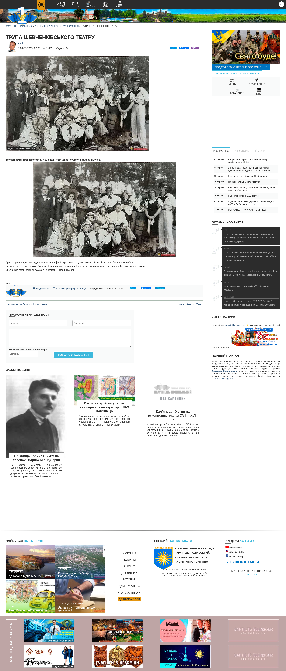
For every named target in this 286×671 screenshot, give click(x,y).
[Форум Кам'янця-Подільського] (105, 4)
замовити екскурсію (223, 378)
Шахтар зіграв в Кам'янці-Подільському (248, 176)
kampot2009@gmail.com (191, 562)
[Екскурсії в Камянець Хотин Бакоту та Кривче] (117, 630)
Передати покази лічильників (237, 73)
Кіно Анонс (90, 4)
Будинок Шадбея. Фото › (190, 304)
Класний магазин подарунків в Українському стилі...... (246, 286)
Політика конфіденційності (176, 569)
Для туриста (129, 586)
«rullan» (253, 574)
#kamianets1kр (236, 556)
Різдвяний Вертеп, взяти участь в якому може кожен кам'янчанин (251, 188)
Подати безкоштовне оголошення (241, 67)
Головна (129, 553)
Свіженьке (222, 151)
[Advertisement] (246, 120)
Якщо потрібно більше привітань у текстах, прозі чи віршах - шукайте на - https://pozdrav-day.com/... (250, 271)
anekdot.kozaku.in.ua (235, 325)
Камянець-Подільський (19, 26)
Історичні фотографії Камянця (61, 26)
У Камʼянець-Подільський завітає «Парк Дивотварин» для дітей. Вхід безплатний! (249, 169)
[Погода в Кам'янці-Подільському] (75, 4)
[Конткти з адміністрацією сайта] (120, 4)
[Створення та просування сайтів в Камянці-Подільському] (49, 630)
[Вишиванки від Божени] (49, 656)
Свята (261, 151)
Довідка (243, 151)
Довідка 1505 (129, 599)
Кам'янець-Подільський (224, 371)
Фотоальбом (129, 592)
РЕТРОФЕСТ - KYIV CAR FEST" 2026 (247, 210)
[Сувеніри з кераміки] (117, 656)
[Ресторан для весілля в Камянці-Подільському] (185, 630)
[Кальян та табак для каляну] (185, 656)
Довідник (129, 573)
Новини (129, 559)
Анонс (129, 566)
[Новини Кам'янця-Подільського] (61, 4)
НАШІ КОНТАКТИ (244, 562)
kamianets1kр (235, 547)
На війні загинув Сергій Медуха (244, 181)
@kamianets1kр (236, 552)
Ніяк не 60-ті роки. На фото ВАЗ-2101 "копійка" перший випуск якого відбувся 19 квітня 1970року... (250, 301)
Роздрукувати (40, 288)
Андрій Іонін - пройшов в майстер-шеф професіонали (247, 160)
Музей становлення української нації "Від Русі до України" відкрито (251, 202)
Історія (129, 579)
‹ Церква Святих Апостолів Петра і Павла (27, 304)
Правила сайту (198, 569)
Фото (38, 26)
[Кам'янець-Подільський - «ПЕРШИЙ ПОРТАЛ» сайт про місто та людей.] (22, 16)
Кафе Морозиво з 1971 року (242, 195)
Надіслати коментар (73, 354)
